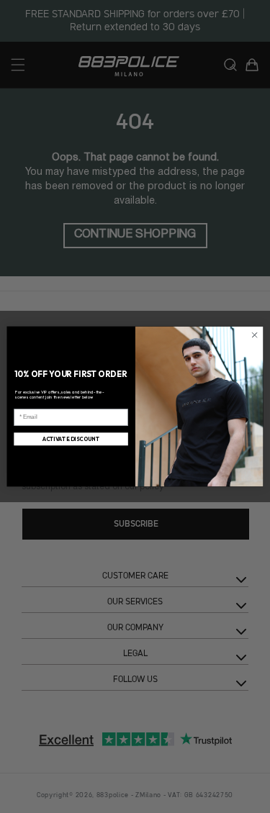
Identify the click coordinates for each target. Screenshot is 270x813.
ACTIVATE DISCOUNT (71, 439)
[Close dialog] (254, 335)
